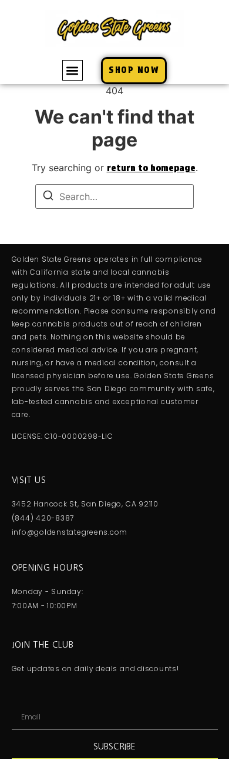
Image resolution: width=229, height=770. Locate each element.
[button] (72, 70)
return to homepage (151, 168)
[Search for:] (114, 196)
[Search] (48, 197)
